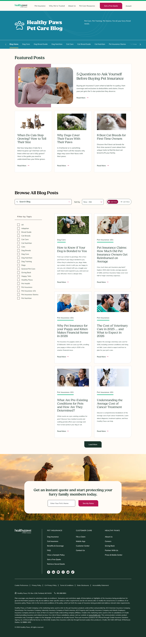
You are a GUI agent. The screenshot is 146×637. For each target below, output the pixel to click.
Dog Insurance (53, 537)
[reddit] (68, 572)
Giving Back (26, 272)
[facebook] (48, 572)
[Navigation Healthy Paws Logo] (21, 6)
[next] (140, 44)
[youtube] (58, 572)
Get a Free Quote (54, 559)
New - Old (87, 202)
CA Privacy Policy (51, 585)
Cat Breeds (25, 236)
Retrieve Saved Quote (56, 564)
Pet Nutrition (26, 298)
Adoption (25, 228)
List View (126, 202)
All (22, 225)
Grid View (113, 202)
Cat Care (69, 44)
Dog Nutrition (57, 44)
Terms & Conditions (66, 585)
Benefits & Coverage (55, 546)
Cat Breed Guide (84, 44)
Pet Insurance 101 (28, 291)
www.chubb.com (95, 615)
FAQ (49, 550)
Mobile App (80, 541)
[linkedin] (53, 572)
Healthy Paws (27, 280)
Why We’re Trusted (57, 6)
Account (128, 6)
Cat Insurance (52, 541)
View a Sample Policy (56, 555)
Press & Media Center (113, 555)
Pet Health (25, 283)
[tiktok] (72, 572)
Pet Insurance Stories (117, 44)
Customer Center (82, 546)
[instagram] (63, 572)
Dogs (23, 265)
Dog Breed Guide (41, 44)
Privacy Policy (36, 585)
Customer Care (84, 530)
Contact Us (80, 550)
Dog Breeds (26, 250)
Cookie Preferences (21, 585)
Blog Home (14, 44)
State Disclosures (83, 585)
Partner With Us (111, 550)
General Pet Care (28, 269)
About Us (72, 6)
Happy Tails (26, 276)
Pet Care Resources (87, 6)
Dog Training (26, 261)
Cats (23, 247)
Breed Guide (26, 232)
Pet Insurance (40, 6)
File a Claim (80, 537)
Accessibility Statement (101, 585)
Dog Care (26, 44)
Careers (108, 541)
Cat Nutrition (100, 44)
